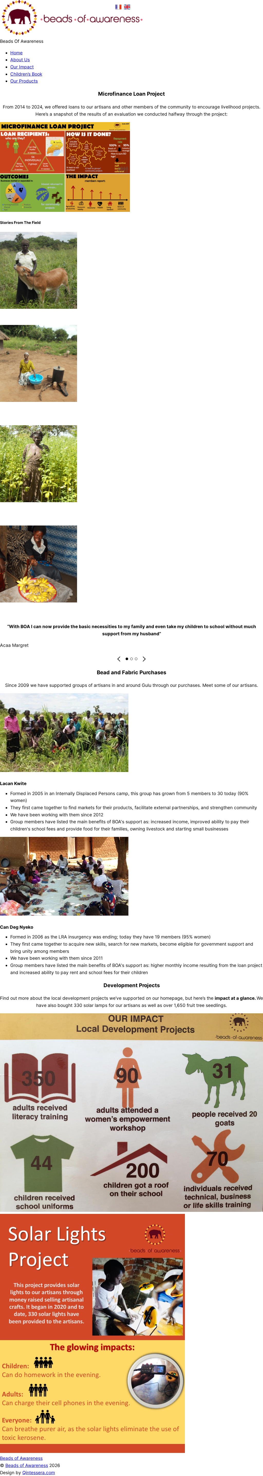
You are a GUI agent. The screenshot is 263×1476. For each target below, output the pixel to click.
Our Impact (22, 67)
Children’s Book (26, 74)
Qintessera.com (38, 1472)
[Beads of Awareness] (71, 34)
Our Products (24, 81)
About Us (20, 59)
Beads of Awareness (26, 1465)
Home (16, 52)
